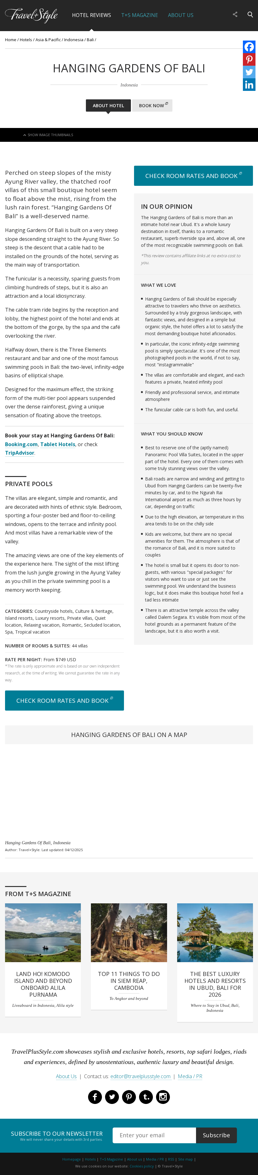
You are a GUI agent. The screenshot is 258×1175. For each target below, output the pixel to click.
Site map (185, 1159)
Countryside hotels (54, 611)
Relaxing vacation (41, 625)
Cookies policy (142, 1166)
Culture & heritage (93, 611)
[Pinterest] (249, 59)
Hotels (26, 39)
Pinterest (129, 1097)
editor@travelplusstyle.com (141, 1076)
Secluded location (102, 625)
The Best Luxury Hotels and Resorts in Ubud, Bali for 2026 (215, 984)
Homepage (71, 1159)
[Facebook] (249, 47)
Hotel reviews (91, 15)
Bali (90, 39)
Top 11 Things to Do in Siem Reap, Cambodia (129, 980)
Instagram (163, 1097)
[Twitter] (249, 72)
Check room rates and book (62, 700)
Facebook (95, 1097)
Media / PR (190, 1076)
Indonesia (73, 39)
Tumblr (146, 1097)
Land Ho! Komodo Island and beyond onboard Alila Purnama (43, 984)
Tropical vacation (32, 632)
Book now (151, 105)
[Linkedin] (249, 84)
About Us (181, 15)
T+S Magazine (139, 15)
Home (10, 39)
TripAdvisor (19, 452)
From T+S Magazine (38, 894)
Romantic (71, 625)
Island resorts (19, 618)
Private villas (79, 618)
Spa (9, 632)
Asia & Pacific (48, 39)
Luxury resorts (49, 618)
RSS (171, 1159)
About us (134, 1159)
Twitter (112, 1097)
